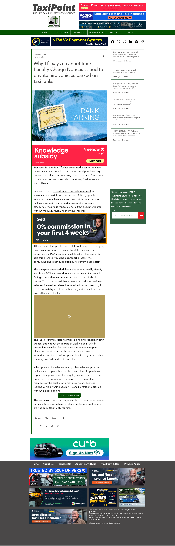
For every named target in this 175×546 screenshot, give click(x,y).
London (38, 418)
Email (114, 210)
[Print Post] (58, 426)
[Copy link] (142, 41)
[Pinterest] (136, 41)
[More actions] (103, 55)
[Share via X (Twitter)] (41, 426)
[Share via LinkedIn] (46, 426)
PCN (62, 418)
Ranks (54, 418)
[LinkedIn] (130, 41)
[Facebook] (112, 41)
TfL (46, 418)
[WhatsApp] (124, 41)
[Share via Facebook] (35, 426)
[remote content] (69, 316)
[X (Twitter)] (118, 41)
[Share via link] (52, 426)
